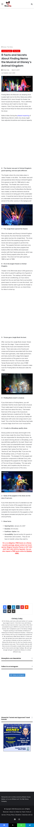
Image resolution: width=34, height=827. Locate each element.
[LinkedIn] (13, 607)
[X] (9, 607)
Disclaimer (18, 814)
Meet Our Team (20, 812)
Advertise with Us (27, 814)
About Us (12, 812)
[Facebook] (5, 607)
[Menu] (2, 5)
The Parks (10, 47)
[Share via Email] (9, 611)
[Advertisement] (17, 27)
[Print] (13, 611)
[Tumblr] (18, 607)
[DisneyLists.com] (8, 4)
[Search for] (32, 5)
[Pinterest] (22, 607)
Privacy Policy (10, 814)
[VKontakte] (5, 611)
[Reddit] (26, 607)
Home (4, 47)
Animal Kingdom (6, 51)
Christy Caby (6, 70)
